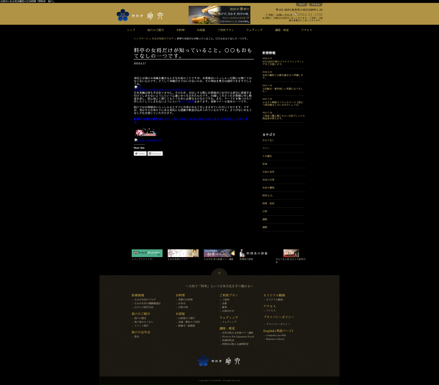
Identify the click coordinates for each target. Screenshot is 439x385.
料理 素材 (268, 203)
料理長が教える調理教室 (235, 344)
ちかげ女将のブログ (162, 38)
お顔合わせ (228, 311)
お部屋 (201, 30)
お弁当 (181, 303)
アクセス (316, 4)
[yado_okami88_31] (148, 140)
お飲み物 (183, 307)
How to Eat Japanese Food (238, 336)
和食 (264, 164)
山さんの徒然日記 (143, 307)
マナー (266, 148)
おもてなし (268, 140)
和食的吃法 (228, 340)
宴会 (136, 336)
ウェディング (254, 30)
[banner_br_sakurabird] (146, 137)
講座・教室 (282, 30)
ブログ (302, 4)
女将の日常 (268, 180)
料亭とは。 (268, 195)
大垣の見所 (268, 172)
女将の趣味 (268, 187)
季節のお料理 (185, 299)
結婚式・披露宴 (186, 326)
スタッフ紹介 (141, 326)
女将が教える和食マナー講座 (237, 333)
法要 (224, 303)
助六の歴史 (140, 318)
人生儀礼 (267, 156)
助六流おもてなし (143, 322)
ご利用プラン (225, 30)
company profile (276, 335)
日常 (264, 211)
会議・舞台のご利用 (189, 322)
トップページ (141, 38)
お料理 (180, 30)
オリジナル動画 (274, 299)
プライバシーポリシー (278, 324)
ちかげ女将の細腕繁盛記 (147, 303)
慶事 (224, 307)
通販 (264, 219)
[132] (138, 87)
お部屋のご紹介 (186, 318)
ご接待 (225, 299)
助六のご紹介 (155, 30)
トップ (131, 30)
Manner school (275, 339)
